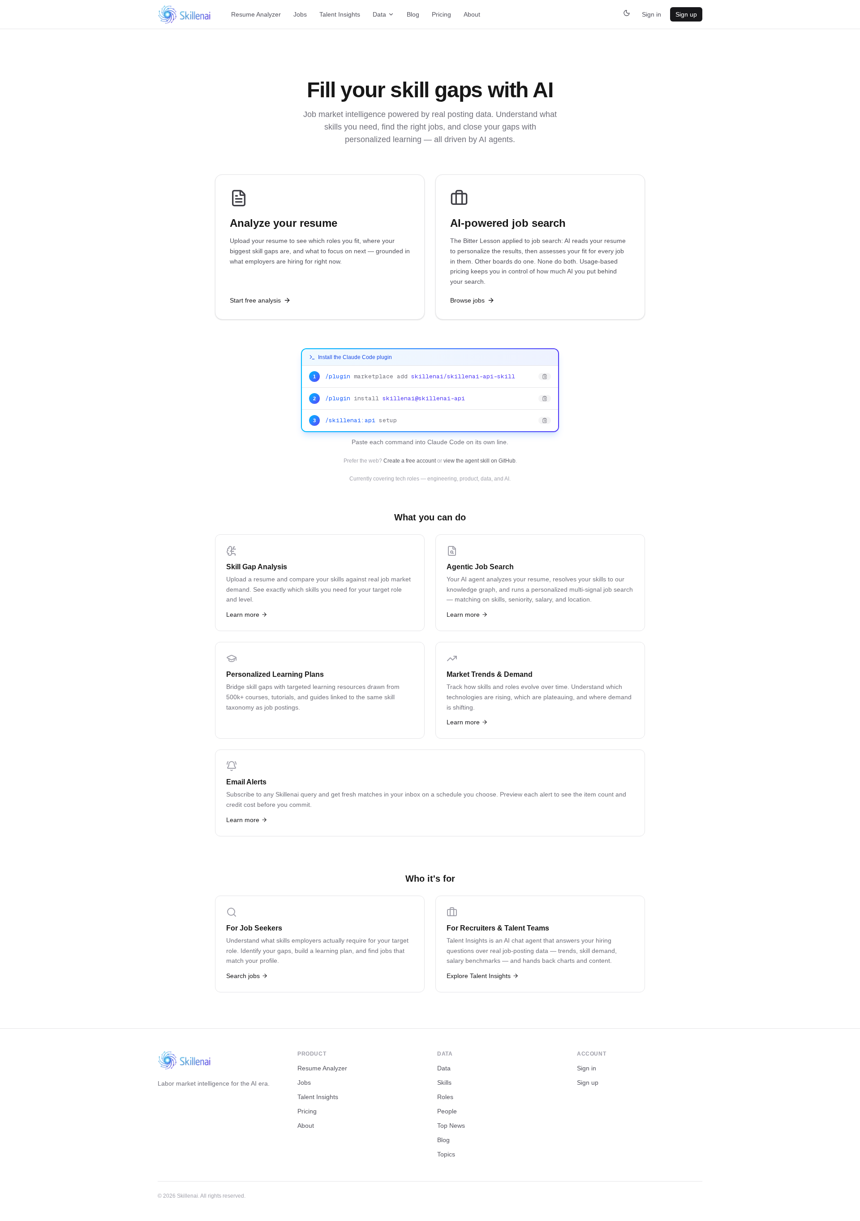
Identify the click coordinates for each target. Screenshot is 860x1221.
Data (379, 14)
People (447, 1111)
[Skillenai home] (184, 14)
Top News (451, 1125)
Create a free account (409, 461)
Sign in (651, 14)
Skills (444, 1082)
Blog (413, 14)
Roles (445, 1096)
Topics (446, 1154)
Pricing (441, 14)
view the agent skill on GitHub (479, 461)
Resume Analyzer (256, 14)
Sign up (686, 14)
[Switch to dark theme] (626, 14)
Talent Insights (339, 14)
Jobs (300, 14)
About (472, 14)
